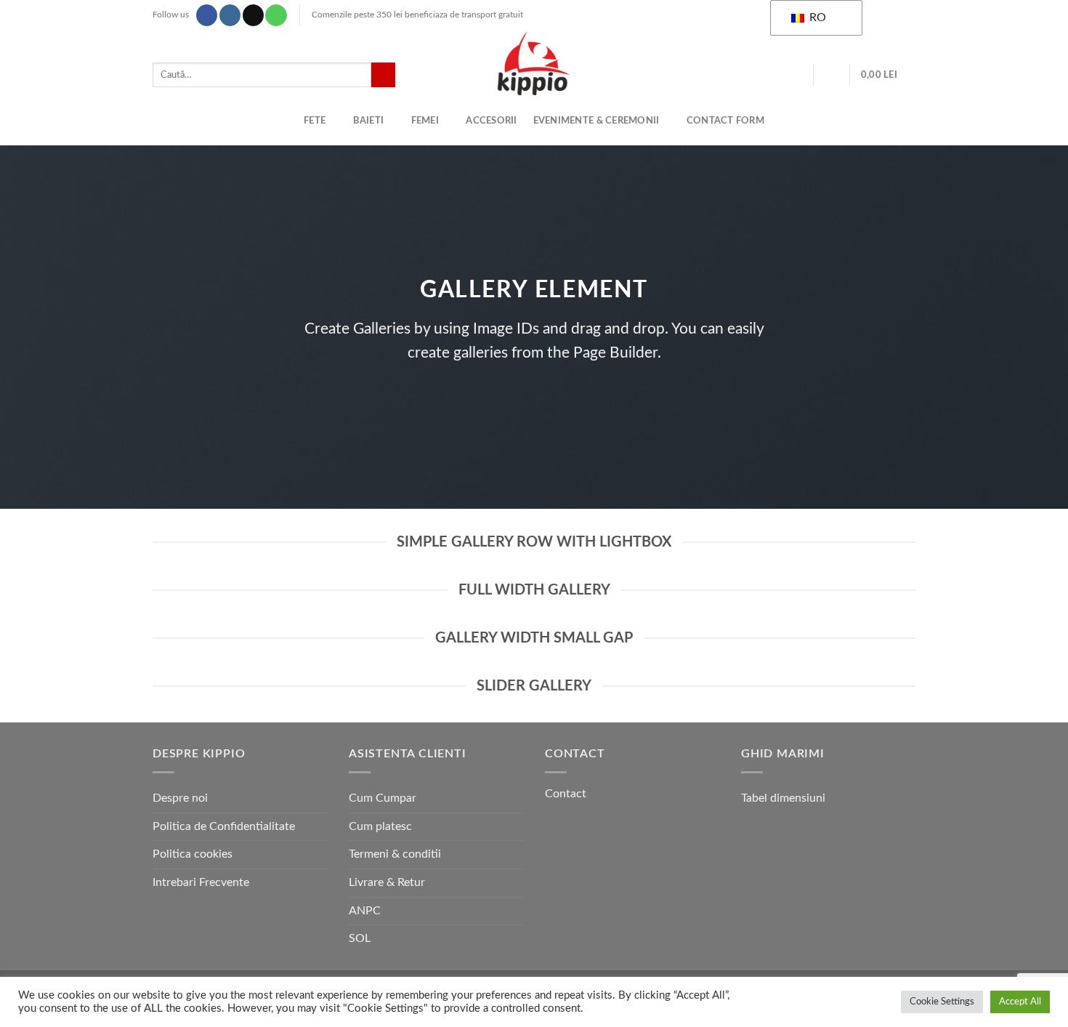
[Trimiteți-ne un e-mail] (253, 15)
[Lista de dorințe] (797, 75)
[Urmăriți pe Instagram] (229, 15)
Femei (425, 120)
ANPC (365, 911)
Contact (565, 794)
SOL (360, 938)
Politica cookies (192, 854)
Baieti (368, 120)
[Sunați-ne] (275, 15)
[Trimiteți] (383, 75)
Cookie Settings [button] (942, 1002)
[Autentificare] (832, 75)
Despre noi (180, 798)
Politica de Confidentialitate (224, 826)
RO (816, 17)
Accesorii (491, 120)
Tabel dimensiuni (783, 798)
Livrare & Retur (387, 882)
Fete (314, 120)
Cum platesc (380, 826)
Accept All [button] (1020, 1002)
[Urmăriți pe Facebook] (206, 15)
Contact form (725, 120)
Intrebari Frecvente (201, 882)
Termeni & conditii (395, 854)
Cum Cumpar (382, 798)
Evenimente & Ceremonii (596, 120)
